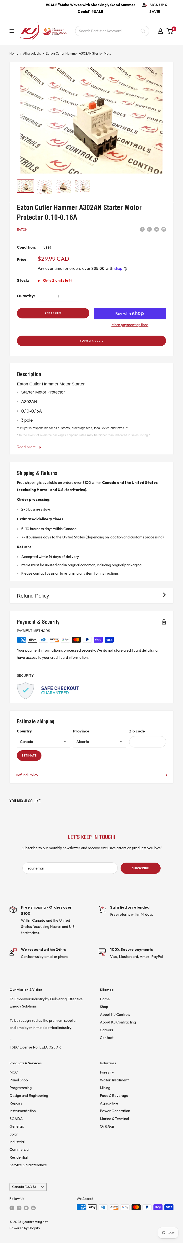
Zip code (137, 731)
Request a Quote (91, 340)
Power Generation (115, 1110)
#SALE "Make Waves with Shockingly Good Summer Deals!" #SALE (90, 8)
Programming (21, 1087)
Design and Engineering (29, 1095)
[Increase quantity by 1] (74, 296)
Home (14, 53)
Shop (104, 1006)
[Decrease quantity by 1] (43, 296)
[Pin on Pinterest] (149, 229)
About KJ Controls (115, 1014)
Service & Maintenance (28, 1164)
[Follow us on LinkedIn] (33, 1207)
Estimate (29, 755)
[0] (170, 31)
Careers (106, 1030)
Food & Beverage (114, 1095)
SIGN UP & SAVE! (158, 8)
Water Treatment (114, 1080)
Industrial (17, 1141)
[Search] (143, 31)
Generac (17, 1126)
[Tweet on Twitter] (156, 229)
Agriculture (109, 1103)
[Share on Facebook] (142, 229)
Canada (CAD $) (24, 1187)
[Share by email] (163, 229)
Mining (105, 1087)
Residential (19, 1157)
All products (32, 53)
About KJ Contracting (118, 1022)
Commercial (19, 1149)
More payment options (130, 324)
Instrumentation (23, 1110)
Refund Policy (27, 774)
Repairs (16, 1103)
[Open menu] (12, 31)
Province (81, 731)
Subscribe (140, 868)
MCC (14, 1072)
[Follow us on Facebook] (12, 1207)
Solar (14, 1134)
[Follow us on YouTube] (26, 1207)
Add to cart (53, 313)
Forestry (107, 1072)
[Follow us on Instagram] (19, 1207)
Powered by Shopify (25, 1228)
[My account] (160, 31)
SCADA (16, 1118)
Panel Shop (19, 1080)
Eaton (22, 229)
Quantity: (26, 295)
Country (24, 731)
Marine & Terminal (114, 1118)
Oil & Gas (107, 1126)
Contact (106, 1037)
